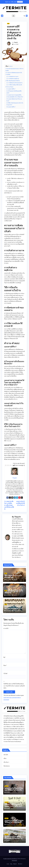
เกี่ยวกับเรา (6, 762)
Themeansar (14, 860)
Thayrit (16, 42)
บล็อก (8, 23)
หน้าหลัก (6, 754)
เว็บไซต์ (5, 673)
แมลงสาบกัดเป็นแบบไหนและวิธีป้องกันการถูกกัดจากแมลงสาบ (14, 790)
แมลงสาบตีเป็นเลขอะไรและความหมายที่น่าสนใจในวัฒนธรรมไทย (14, 806)
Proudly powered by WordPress (10, 858)
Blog (11, 864)
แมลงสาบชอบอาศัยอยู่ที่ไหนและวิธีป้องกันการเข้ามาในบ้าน (14, 838)
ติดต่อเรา (15, 864)
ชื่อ (5, 657)
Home (8, 864)
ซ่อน (11, 66)
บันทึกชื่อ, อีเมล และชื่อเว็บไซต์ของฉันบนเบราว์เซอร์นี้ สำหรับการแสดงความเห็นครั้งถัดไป (14, 686)
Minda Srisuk (16, 610)
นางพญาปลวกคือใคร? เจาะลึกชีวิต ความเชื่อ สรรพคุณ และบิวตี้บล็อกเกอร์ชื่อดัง (9, 505)
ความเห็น (6, 628)
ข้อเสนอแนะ (7, 766)
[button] (24, 16)
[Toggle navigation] (13, 16)
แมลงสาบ (6, 786)
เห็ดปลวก (7, 592)
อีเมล (5, 665)
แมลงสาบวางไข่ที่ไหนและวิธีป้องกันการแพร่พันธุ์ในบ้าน (14, 822)
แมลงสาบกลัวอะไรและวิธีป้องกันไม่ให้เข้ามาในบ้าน (20, 503)
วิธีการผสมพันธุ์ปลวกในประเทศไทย (13, 576)
